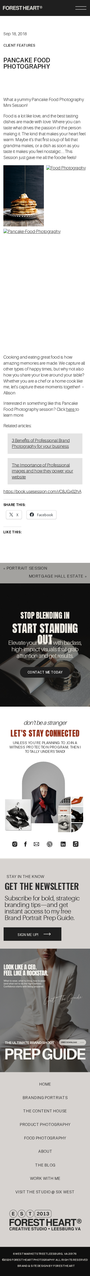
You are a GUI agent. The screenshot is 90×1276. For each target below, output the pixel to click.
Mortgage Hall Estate (56, 575)
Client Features (19, 45)
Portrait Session (26, 568)
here (70, 409)
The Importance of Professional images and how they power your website (42, 471)
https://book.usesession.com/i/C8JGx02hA (42, 491)
